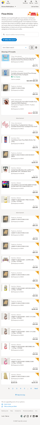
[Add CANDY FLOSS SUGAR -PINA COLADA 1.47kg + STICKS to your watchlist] (37, 198)
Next (36, 388)
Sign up (31, 3)
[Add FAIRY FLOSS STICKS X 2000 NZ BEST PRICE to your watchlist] (37, 153)
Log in (36, 3)
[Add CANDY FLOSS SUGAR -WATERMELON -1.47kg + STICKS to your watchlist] (37, 345)
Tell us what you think (10, 406)
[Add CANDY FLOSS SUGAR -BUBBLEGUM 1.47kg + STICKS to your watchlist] (37, 360)
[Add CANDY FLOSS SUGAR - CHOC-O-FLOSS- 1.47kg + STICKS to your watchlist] (37, 315)
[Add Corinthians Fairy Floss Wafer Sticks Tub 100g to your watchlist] (37, 138)
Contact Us (18, 411)
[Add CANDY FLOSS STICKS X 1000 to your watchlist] (37, 273)
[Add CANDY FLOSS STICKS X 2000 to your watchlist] (37, 301)
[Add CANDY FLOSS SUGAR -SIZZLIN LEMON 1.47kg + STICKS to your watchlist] (37, 286)
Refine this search (10, 40)
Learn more (7, 404)
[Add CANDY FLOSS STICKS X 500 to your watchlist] (37, 217)
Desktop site (4, 411)
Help (11, 411)
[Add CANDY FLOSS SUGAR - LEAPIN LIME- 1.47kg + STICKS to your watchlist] (37, 258)
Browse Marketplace (7, 6)
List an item (35, 6)
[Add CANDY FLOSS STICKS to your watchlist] (37, 86)
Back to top (21, 395)
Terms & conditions (28, 411)
